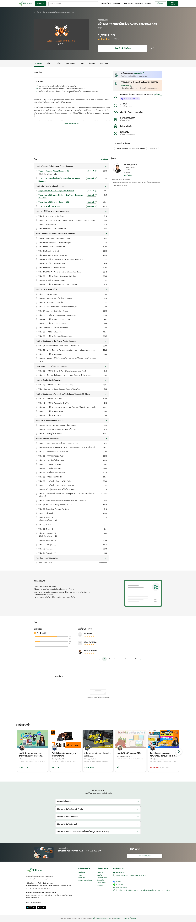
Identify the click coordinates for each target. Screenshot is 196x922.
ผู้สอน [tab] (59, 63)
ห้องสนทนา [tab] (92, 63)
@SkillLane (119, 885)
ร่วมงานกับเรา (101, 880)
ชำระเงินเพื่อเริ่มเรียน (122, 48)
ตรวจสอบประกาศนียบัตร (85, 880)
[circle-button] (178, 751)
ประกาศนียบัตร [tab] (70, 63)
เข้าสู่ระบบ (160, 3)
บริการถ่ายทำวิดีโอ (102, 878)
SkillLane (118, 882)
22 (135, 659)
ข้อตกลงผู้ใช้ (116, 918)
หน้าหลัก (36, 12)
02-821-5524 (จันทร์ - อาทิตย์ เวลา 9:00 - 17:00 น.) (131, 875)
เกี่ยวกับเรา (100, 873)
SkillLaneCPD (128, 3)
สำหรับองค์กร (139, 3)
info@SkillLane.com (121, 887)
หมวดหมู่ (39, 3)
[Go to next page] (141, 659)
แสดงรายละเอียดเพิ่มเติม (72, 123)
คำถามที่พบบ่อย (120, 873)
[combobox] (73, 3)
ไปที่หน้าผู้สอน (128, 175)
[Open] (95, 4)
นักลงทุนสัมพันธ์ (101, 883)
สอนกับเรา (148, 3)
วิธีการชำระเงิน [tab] (104, 63)
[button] (122, 148)
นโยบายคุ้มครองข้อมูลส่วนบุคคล (102, 918)
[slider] (58, 47)
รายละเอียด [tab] (38, 63)
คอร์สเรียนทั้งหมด (106, 3)
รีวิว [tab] (82, 63)
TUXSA (80, 875)
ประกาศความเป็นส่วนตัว (129, 918)
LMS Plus (100, 885)
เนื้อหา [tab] (49, 63)
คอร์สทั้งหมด (81, 873)
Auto (75, 47)
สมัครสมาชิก (172, 3)
